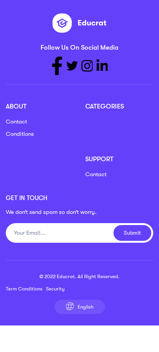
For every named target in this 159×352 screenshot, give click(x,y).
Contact (16, 121)
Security (55, 289)
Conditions (20, 133)
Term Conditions (24, 289)
